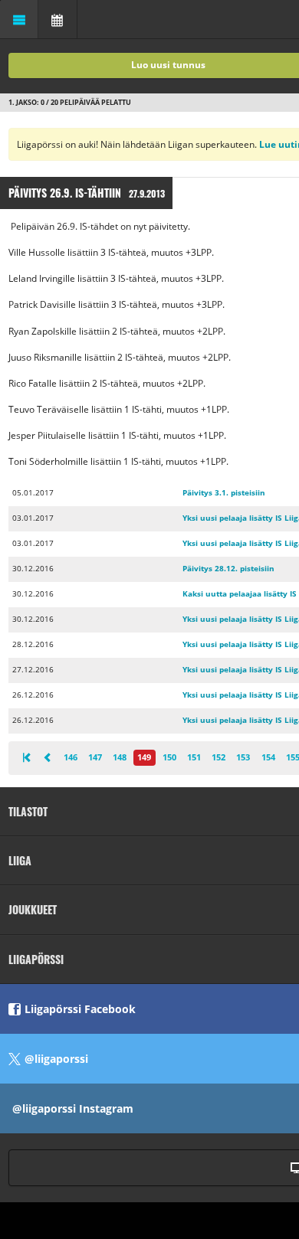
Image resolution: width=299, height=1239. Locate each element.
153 (243, 757)
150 (169, 757)
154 (268, 757)
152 (218, 757)
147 (95, 757)
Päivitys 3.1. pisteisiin (223, 493)
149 (144, 757)
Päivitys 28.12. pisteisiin (228, 569)
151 (194, 757)
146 (70, 757)
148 (120, 757)
